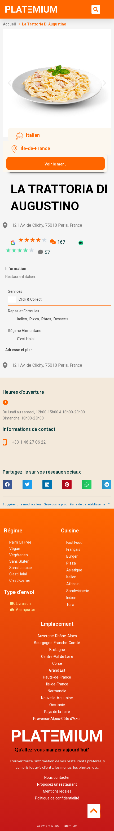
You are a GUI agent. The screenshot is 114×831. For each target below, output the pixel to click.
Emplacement (57, 624)
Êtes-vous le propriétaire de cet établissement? (76, 504)
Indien (71, 598)
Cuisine (70, 530)
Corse (57, 663)
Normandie (57, 691)
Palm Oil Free (20, 542)
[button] (95, 9)
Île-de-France (57, 684)
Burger (72, 556)
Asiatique (74, 570)
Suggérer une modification (22, 504)
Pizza (71, 563)
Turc (70, 604)
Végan (14, 548)
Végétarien (18, 555)
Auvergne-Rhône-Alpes (57, 636)
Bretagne (57, 650)
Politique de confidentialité (57, 798)
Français (73, 549)
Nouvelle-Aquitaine (57, 698)
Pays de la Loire (57, 712)
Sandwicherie (77, 591)
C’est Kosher (19, 580)
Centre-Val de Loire (57, 656)
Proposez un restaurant (57, 784)
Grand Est (57, 670)
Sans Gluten (19, 561)
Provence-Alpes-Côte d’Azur (57, 718)
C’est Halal (18, 574)
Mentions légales (57, 791)
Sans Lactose (20, 568)
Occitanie (57, 705)
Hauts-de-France (57, 677)
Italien (71, 577)
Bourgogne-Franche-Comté (57, 643)
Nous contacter (57, 777)
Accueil (9, 24)
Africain (73, 584)
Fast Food (74, 542)
